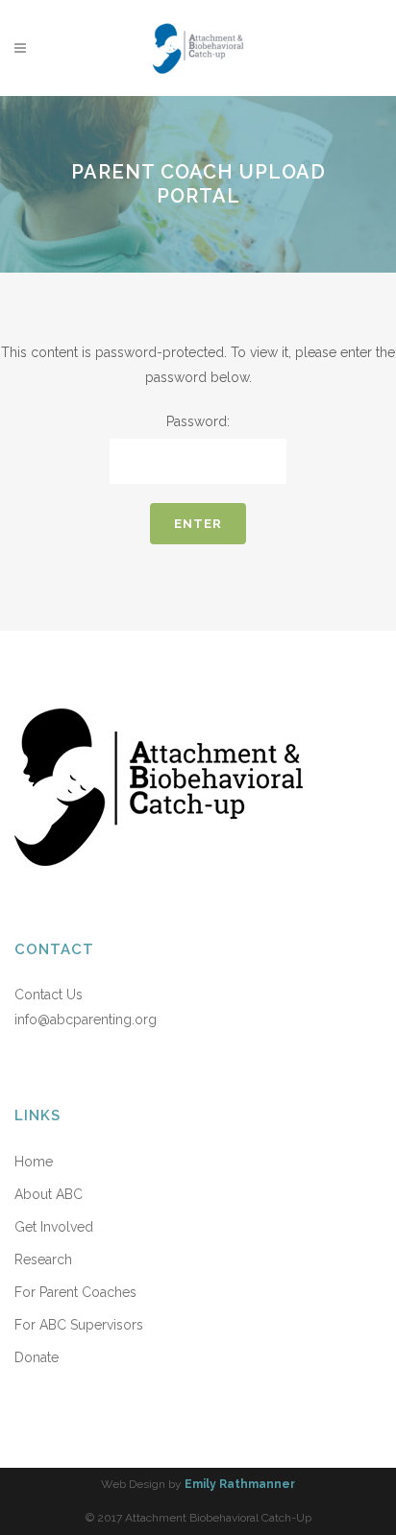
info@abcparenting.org (85, 1019)
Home (33, 1161)
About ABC (48, 1194)
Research (43, 1259)
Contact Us (48, 994)
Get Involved (53, 1227)
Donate (36, 1357)
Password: (198, 421)
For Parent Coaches (75, 1292)
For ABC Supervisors (78, 1324)
